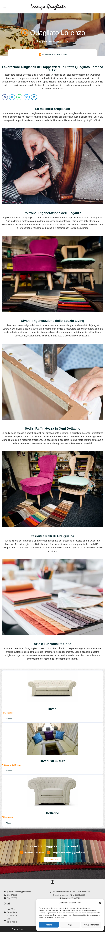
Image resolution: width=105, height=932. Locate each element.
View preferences (91, 924)
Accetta (49, 924)
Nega (70, 924)
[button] (100, 903)
